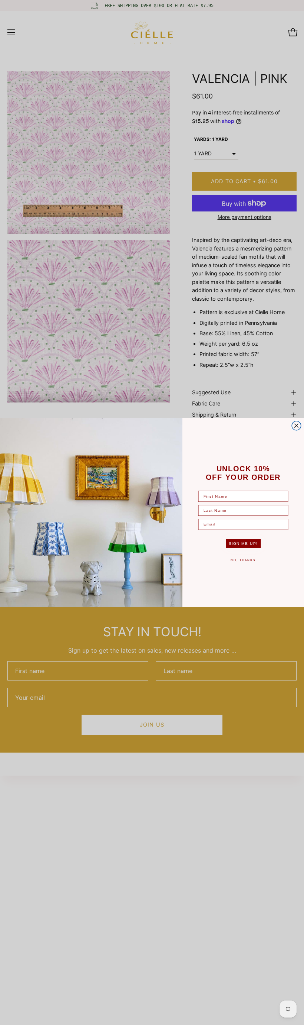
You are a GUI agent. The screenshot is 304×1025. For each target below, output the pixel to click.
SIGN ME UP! (243, 543)
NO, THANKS (243, 560)
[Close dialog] (296, 425)
